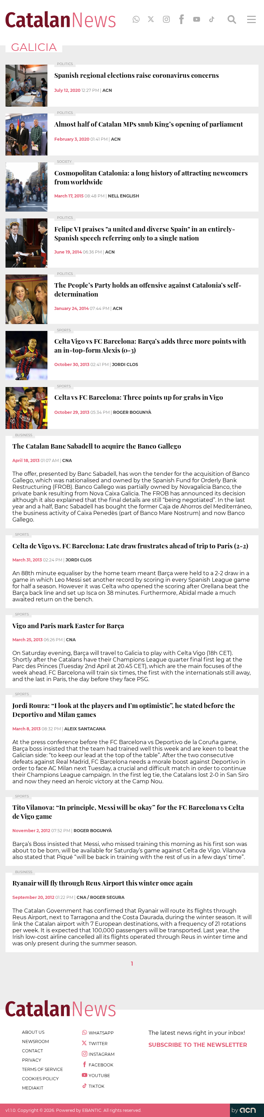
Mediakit (32, 1088)
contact (32, 1050)
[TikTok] (211, 19)
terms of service (42, 1069)
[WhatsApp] (136, 19)
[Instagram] (166, 19)
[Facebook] (181, 19)
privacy (31, 1060)
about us (33, 1032)
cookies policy (40, 1078)
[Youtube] (196, 19)
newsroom (35, 1041)
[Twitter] (151, 19)
